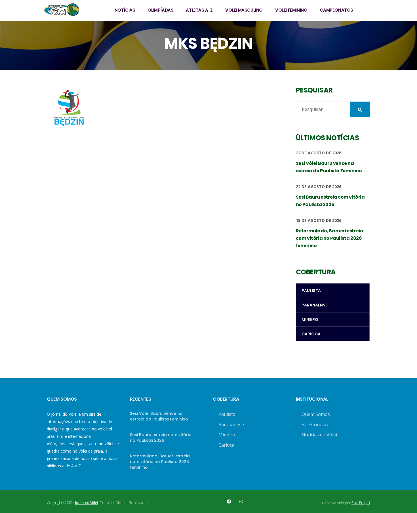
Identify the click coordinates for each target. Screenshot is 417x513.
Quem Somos (316, 414)
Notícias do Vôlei (319, 435)
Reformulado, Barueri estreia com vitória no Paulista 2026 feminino (160, 461)
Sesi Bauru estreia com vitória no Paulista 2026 (160, 437)
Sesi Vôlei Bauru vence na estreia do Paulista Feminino (159, 416)
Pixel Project (360, 502)
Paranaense (231, 424)
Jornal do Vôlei (86, 502)
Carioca (226, 445)
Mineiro (226, 435)
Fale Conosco (316, 424)
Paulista (226, 414)
